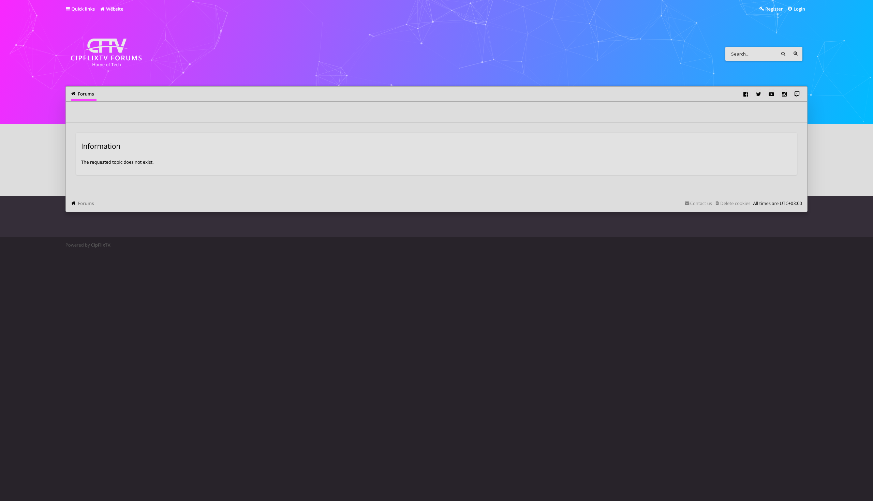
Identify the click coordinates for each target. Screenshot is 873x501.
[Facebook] (746, 94)
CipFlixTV (100, 245)
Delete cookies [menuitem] (735, 203)
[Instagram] (784, 94)
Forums (86, 203)
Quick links (83, 9)
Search (783, 54)
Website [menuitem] (114, 9)
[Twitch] (797, 94)
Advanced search (795, 54)
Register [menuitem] (774, 9)
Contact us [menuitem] (701, 203)
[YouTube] (771, 94)
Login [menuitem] (799, 9)
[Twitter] (759, 94)
